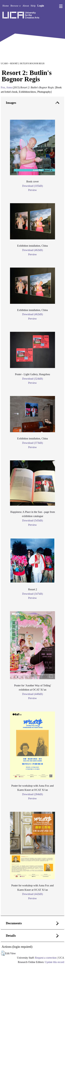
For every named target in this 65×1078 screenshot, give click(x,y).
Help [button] (33, 5)
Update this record (54, 962)
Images (11, 102)
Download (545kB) (32, 520)
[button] (3, 953)
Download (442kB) (32, 894)
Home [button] (5, 5)
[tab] (32, 506)
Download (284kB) (32, 794)
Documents (14, 923)
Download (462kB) (32, 250)
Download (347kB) (32, 593)
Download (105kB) (32, 185)
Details (11, 935)
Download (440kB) (32, 694)
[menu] (61, 6)
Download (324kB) (32, 378)
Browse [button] (14, 5)
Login (40, 5)
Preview (32, 190)
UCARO (4, 63)
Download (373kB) (32, 442)
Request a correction (45, 957)
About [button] (25, 5)
